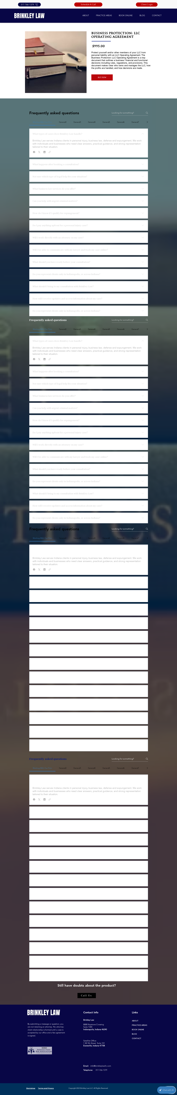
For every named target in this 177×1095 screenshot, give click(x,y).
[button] (34, 152)
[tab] (42, 122)
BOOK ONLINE (138, 1029)
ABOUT (135, 1020)
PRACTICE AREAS (139, 1025)
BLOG (134, 1034)
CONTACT (136, 1038)
